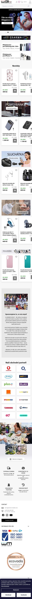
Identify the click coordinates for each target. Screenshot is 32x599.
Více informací (5, 586)
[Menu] (30, 2)
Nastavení (16, 590)
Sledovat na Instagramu (17, 458)
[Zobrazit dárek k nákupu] (16, 37)
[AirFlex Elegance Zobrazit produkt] (16, 28)
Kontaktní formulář (9, 519)
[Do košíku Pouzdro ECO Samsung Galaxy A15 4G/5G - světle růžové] (15, 277)
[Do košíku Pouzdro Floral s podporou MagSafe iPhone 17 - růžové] (15, 90)
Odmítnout (8, 595)
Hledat (28, 6)
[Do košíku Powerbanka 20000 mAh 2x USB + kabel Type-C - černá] (15, 140)
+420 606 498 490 (10, 510)
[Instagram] (6, 513)
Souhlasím (24, 595)
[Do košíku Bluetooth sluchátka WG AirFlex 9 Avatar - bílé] (15, 189)
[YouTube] (11, 513)
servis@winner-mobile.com (11, 506)
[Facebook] (3, 513)
